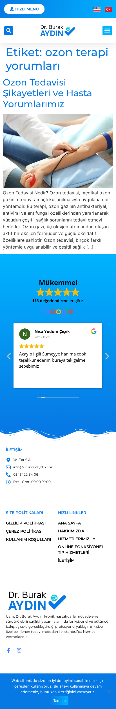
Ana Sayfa (69, 523)
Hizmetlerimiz (73, 538)
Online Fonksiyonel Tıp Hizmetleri (81, 549)
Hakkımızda (71, 531)
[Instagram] (19, 650)
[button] (8, 30)
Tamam (59, 700)
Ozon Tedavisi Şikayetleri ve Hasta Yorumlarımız (47, 93)
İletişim (66, 560)
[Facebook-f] (8, 650)
